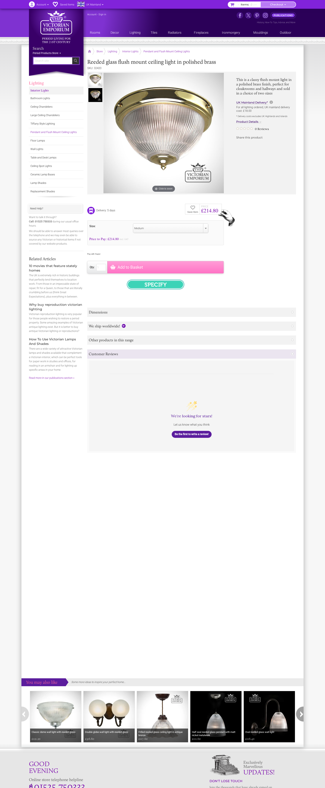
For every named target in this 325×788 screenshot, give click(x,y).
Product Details (247, 121)
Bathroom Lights (40, 98)
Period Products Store (46, 53)
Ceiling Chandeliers (41, 106)
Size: (92, 226)
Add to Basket (130, 267)
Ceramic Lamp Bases (42, 174)
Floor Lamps (37, 140)
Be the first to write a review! (192, 434)
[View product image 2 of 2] (95, 95)
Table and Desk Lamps (43, 157)
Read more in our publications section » (51, 377)
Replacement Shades (42, 191)
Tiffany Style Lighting (42, 123)
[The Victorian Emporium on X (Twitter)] (248, 15)
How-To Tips (271, 22)
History (260, 22)
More (292, 22)
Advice (281, 22)
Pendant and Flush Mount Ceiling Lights (53, 132)
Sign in (102, 14)
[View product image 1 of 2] (95, 80)
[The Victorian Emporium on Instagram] (265, 15)
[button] (191, 312)
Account (91, 14)
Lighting (36, 83)
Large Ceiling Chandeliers (45, 115)
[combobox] (170, 228)
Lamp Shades (38, 182)
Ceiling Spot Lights (41, 165)
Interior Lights (39, 90)
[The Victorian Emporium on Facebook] (240, 15)
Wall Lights (36, 149)
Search (38, 48)
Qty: (92, 267)
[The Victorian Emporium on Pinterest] (257, 15)
